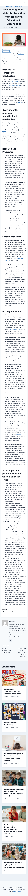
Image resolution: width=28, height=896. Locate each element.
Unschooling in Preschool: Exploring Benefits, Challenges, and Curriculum (14, 865)
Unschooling (6, 50)
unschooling (15, 81)
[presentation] (14, 678)
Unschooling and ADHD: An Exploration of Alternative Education (21, 651)
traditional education (14, 85)
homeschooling (6, 52)
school (4, 131)
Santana (5, 27)
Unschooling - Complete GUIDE (14, 6)
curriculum (21, 54)
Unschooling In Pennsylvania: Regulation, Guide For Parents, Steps (13, 691)
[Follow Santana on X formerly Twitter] (10, 640)
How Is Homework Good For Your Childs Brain (7, 650)
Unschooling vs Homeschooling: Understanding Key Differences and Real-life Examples (13, 829)
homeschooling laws (15, 329)
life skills (19, 102)
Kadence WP (17, 891)
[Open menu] (24, 3)
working (18, 434)
